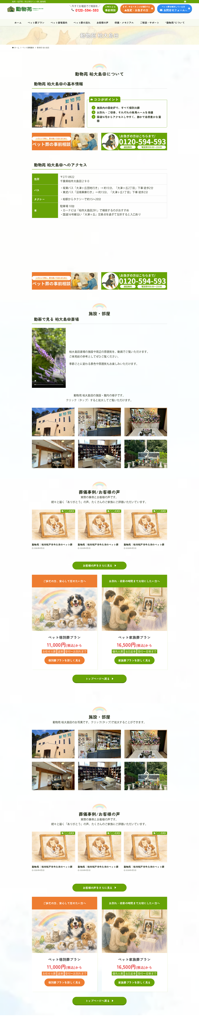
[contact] (185, 1)
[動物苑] (25, 9)
